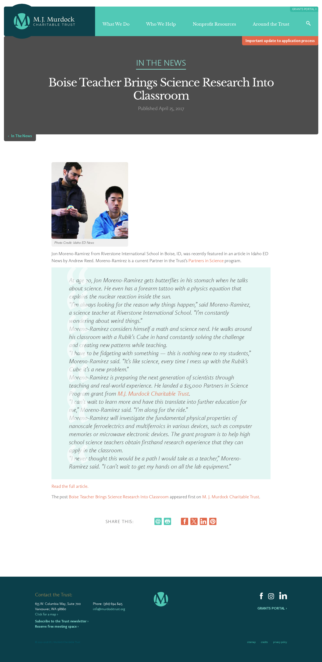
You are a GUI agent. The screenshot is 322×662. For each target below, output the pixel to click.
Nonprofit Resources (214, 24)
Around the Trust (271, 24)
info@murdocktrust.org (109, 609)
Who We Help (161, 24)
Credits (264, 642)
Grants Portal (304, 9)
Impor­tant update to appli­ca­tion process (280, 40)
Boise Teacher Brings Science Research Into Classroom (119, 496)
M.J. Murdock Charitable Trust (153, 393)
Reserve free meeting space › (57, 626)
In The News (21, 135)
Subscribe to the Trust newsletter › (61, 621)
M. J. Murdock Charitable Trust (230, 496)
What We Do (116, 24)
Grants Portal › (272, 608)
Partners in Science (205, 260)
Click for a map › (46, 614)
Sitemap (251, 642)
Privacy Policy (280, 642)
